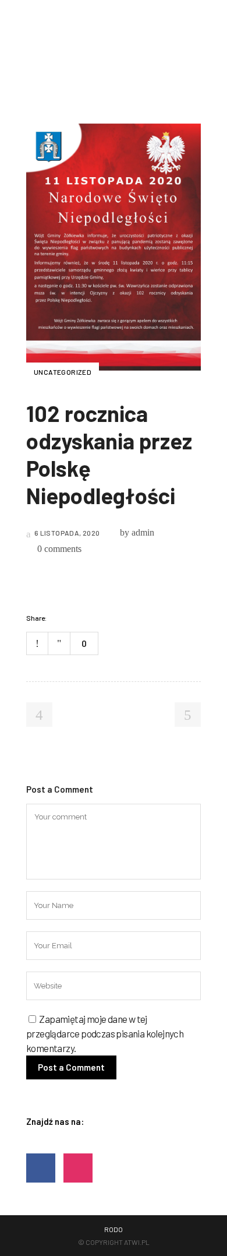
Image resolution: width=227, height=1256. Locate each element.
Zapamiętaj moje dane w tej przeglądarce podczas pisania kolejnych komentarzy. (104, 1033)
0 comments (59, 549)
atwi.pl (137, 1242)
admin (143, 532)
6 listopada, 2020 (66, 533)
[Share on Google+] (89, 618)
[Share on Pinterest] (104, 618)
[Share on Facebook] (58, 618)
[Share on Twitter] (74, 618)
